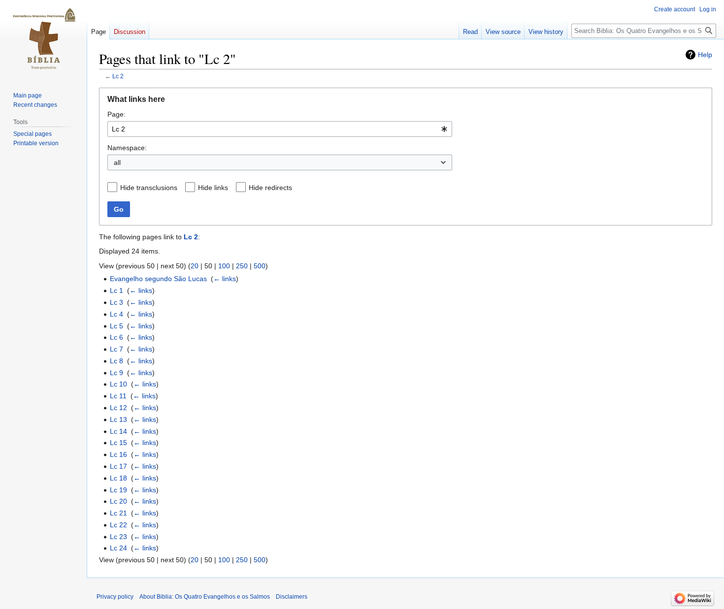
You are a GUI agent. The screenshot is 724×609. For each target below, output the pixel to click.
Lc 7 (116, 349)
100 (224, 266)
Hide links (213, 188)
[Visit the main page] (43, 39)
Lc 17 (118, 466)
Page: (116, 114)
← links (224, 279)
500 (259, 266)
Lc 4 (116, 314)
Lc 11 (118, 396)
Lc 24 (118, 548)
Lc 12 (118, 408)
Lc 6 (116, 337)
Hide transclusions (148, 188)
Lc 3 (116, 302)
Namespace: (127, 148)
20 (194, 266)
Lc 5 (116, 326)
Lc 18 (118, 478)
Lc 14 (118, 431)
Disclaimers (291, 596)
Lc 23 (118, 537)
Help (705, 55)
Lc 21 (118, 513)
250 (242, 266)
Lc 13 (118, 419)
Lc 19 (118, 490)
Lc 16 (118, 454)
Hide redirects (270, 188)
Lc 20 (118, 501)
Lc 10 (118, 384)
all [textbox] (117, 162)
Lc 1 (116, 290)
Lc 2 (118, 76)
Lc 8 (116, 361)
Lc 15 (118, 443)
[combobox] (279, 129)
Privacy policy (115, 596)
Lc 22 (118, 525)
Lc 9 (116, 373)
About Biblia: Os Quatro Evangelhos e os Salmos (204, 596)
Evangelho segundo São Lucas (158, 279)
